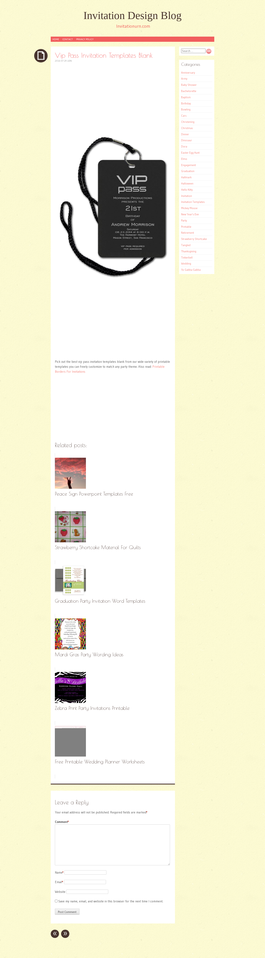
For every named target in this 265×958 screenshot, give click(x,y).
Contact (67, 39)
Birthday (186, 103)
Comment (62, 822)
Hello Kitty (187, 189)
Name (59, 872)
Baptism (186, 97)
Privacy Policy (85, 39)
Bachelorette (188, 91)
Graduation (187, 171)
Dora (184, 146)
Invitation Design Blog (132, 15)
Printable (186, 226)
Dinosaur (186, 140)
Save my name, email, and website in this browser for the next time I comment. (110, 901)
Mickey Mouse (189, 208)
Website (60, 892)
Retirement (187, 232)
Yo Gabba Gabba (191, 269)
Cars (184, 115)
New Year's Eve (190, 214)
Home (55, 39)
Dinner (185, 134)
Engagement (188, 165)
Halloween (187, 183)
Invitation (186, 196)
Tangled (185, 245)
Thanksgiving (188, 251)
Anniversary (188, 72)
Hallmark (186, 177)
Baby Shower (189, 84)
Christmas (187, 128)
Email (59, 882)
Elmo (184, 158)
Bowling (185, 109)
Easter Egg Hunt (190, 152)
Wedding (186, 263)
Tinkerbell (187, 257)
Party (184, 220)
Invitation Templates (193, 202)
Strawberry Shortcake (194, 239)
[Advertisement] (113, 96)
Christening (187, 121)
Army (184, 78)
